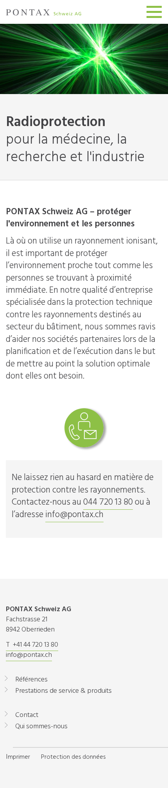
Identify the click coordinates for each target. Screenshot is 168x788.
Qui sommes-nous (41, 726)
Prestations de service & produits (63, 691)
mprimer (19, 757)
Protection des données (73, 757)
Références (31, 679)
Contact (26, 715)
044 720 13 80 (108, 502)
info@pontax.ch (74, 515)
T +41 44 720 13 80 (32, 645)
